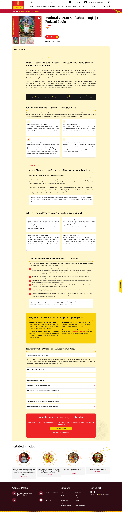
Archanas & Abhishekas (55, 41)
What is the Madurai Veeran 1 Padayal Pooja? (37, 355)
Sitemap (77, 503)
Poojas (37, 6)
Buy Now (50, 37)
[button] (107, 6)
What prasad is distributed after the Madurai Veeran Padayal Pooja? (43, 396)
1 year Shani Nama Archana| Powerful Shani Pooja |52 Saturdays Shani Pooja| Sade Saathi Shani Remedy (49, 471)
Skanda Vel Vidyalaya (66, 505)
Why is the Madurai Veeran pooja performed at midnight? (40, 375)
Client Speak (78, 492)
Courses (68, 6)
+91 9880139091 (77, 2)
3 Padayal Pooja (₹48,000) (77, 331)
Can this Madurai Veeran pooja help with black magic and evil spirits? (43, 401)
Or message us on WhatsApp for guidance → (61, 432)
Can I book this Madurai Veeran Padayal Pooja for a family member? (43, 406)
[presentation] (103, 449)
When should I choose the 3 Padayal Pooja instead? (39, 385)
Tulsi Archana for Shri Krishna (98, 469)
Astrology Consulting (80, 497)
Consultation (44, 6)
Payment (52, 6)
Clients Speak (60, 6)
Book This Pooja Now (61, 428)
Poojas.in (63, 503)
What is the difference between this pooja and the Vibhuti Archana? (43, 390)
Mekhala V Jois (64, 500)
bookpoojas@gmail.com (95, 2)
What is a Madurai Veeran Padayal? (35, 369)
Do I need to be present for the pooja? (35, 380)
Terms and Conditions (80, 505)
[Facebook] (91, 492)
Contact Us (81, 6)
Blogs (74, 6)
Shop (17, 11)
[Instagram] (94, 492)
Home (31, 6)
